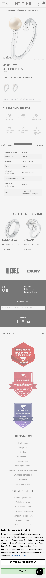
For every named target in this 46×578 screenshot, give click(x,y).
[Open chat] (39, 571)
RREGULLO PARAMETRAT (23, 562)
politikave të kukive (18, 555)
